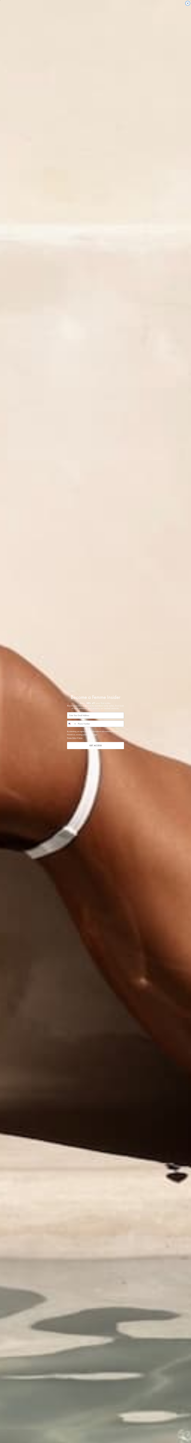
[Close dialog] (187, 3)
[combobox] (72, 724)
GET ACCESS (95, 745)
